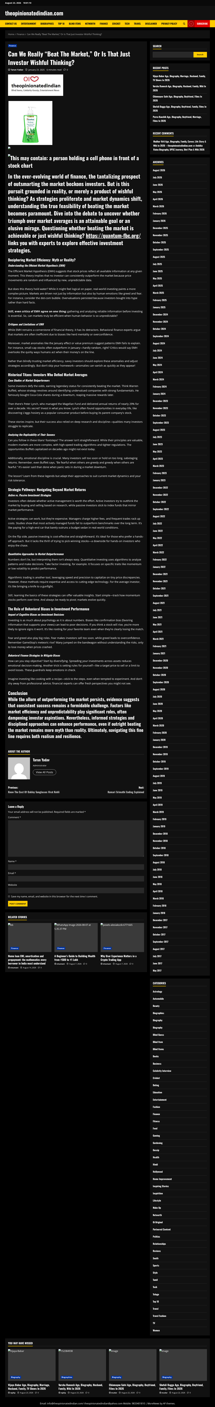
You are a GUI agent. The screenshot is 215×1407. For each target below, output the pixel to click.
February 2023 (160, 473)
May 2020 (157, 711)
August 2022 (159, 516)
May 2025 (157, 278)
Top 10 (61, 23)
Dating (156, 1085)
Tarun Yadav (17, 69)
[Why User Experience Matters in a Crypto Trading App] (122, 937)
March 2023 (158, 466)
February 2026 (160, 213)
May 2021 (157, 624)
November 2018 (160, 841)
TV (154, 1323)
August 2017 (159, 949)
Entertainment (28, 23)
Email (12, 873)
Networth (90, 23)
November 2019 (160, 754)
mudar (114, 1392)
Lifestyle (157, 1200)
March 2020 (158, 725)
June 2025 (158, 271)
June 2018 (157, 877)
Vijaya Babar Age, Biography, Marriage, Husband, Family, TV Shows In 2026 (29, 1386)
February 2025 (160, 300)
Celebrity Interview (162, 1071)
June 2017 (157, 963)
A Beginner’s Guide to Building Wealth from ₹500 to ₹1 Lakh (74, 958)
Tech (127, 23)
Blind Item (158, 1042)
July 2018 (157, 869)
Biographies (47, 23)
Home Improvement (162, 1179)
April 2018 (157, 891)
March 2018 (158, 898)
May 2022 (157, 538)
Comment (14, 817)
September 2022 (161, 509)
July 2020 (157, 696)
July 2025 (157, 264)
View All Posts (44, 772)
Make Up (157, 1207)
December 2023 (160, 401)
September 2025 (161, 249)
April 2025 (158, 285)
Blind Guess (158, 1034)
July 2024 (157, 350)
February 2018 (159, 905)
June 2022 (158, 531)
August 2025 (159, 257)
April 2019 (158, 804)
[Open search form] (184, 24)
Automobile (158, 998)
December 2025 (160, 228)
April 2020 (158, 718)
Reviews (157, 1251)
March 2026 (158, 206)
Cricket (116, 23)
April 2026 (158, 199)
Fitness (156, 1121)
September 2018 (160, 855)
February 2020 (160, 732)
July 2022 (157, 523)
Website (12, 885)
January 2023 (159, 480)
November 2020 (160, 667)
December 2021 (160, 574)
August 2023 (159, 430)
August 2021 (159, 603)
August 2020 (159, 689)
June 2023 (158, 444)
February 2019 (159, 819)
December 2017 (160, 920)
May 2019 (157, 797)
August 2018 (159, 862)
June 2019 (157, 790)
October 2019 (159, 761)
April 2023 (158, 458)
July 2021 (157, 610)
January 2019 (159, 826)
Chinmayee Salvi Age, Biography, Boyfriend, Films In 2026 (132, 1386)
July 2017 (157, 956)
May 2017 (157, 970)
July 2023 (157, 437)
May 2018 (157, 884)
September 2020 (161, 682)
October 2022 (159, 502)
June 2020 (158, 703)
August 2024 (159, 343)
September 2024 (161, 336)
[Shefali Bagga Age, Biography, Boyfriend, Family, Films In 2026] (183, 1365)
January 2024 (159, 393)
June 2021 (157, 617)
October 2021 (159, 588)
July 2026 (157, 177)
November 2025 (160, 235)
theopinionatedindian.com (34, 13)
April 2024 (158, 372)
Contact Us (11, 23)
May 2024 (157, 365)
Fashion (156, 1107)
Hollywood (158, 1171)
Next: (126, 790)
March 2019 (158, 812)
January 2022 (159, 567)
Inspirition (158, 1193)
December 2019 (160, 747)
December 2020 (160, 660)
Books (156, 1056)
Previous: (34, 790)
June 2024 (158, 357)
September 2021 (160, 595)
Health (156, 1157)
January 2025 (159, 307)
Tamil (155, 1280)
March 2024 (158, 379)
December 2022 (160, 487)
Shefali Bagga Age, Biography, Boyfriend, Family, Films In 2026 (181, 1386)
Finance (104, 23)
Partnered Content (162, 1229)
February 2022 (160, 559)
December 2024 (160, 314)
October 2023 (159, 415)
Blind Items (75, 23)
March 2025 (158, 292)
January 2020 (159, 740)
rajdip (13, 1392)
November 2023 (160, 408)
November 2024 (160, 321)
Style (155, 1272)
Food (155, 1128)
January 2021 (159, 653)
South (155, 1258)
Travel (137, 23)
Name (12, 861)
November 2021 (160, 581)
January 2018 (159, 913)
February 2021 (159, 646)
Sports (156, 1265)
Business (157, 1063)
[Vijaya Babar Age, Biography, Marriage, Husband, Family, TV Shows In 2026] (32, 1365)
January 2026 (159, 221)
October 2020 (159, 675)
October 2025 (159, 242)
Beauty (156, 1006)
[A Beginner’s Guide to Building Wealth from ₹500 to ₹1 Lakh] (76, 937)
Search (157, 46)
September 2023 (161, 422)
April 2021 (157, 631)
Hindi (155, 1164)
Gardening (157, 1143)
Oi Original (158, 1222)
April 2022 (158, 545)
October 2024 (159, 329)
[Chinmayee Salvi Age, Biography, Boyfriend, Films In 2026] (132, 1365)
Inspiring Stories (161, 1186)
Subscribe (202, 23)
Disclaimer (151, 23)
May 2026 (157, 192)
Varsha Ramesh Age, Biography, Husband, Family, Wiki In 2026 (81, 1386)
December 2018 (160, 833)
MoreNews (153, 1403)
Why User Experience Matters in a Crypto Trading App (118, 958)
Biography (157, 1020)
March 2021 (158, 639)
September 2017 (160, 941)
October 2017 (159, 934)
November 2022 (160, 494)
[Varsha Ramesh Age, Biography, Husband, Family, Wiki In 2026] (82, 1365)
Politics (156, 1236)
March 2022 (158, 552)
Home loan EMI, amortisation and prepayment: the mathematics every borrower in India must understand (27, 959)
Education (157, 1092)
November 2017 (160, 927)
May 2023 (157, 451)
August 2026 (159, 170)
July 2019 (157, 783)
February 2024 (160, 386)
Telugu (156, 1294)
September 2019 (161, 768)
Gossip (156, 1150)
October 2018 (159, 848)
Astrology (157, 991)
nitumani (14, 967)
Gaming (156, 1135)
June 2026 (158, 184)
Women (156, 1330)
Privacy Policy (169, 23)
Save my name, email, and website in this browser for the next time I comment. (54, 896)
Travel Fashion (159, 1316)
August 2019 (159, 776)
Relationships (159, 1243)
